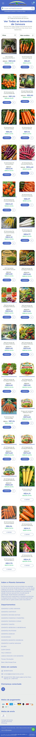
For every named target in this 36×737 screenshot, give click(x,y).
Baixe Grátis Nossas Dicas (8, 662)
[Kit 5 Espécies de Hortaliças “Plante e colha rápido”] (31, 391)
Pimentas (4, 723)
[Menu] (3, 3)
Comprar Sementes (7, 720)
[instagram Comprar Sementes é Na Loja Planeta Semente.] (3, 689)
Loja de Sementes (6, 721)
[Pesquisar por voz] (3, 8)
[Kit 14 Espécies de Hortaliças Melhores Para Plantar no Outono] (31, 459)
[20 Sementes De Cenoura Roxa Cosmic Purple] (13, 174)
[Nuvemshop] (6, 730)
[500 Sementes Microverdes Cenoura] (13, 280)
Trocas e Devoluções (7, 659)
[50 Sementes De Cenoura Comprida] (31, 205)
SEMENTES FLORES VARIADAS (10, 608)
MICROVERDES (6, 637)
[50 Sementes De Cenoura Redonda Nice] (13, 102)
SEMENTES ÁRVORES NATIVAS (10, 615)
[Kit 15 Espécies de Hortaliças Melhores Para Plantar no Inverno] (13, 490)
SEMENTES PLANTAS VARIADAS (11, 643)
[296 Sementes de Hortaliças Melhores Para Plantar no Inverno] (13, 317)
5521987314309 (8, 671)
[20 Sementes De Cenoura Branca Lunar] (31, 240)
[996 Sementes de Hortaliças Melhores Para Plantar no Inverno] (13, 354)
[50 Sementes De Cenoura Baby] (13, 427)
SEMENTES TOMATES (7, 624)
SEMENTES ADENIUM (8, 634)
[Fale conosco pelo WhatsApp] (33, 729)
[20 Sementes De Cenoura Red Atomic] (31, 173)
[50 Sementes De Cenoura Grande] (13, 137)
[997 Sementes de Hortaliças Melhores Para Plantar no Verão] (31, 354)
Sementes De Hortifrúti (20, 17)
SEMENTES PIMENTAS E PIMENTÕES (12, 618)
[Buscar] (33, 8)
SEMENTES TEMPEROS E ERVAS (11, 621)
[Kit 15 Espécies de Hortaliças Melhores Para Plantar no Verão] (13, 459)
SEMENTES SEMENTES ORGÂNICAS (12, 640)
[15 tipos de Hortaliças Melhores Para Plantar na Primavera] (31, 423)
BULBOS (4, 646)
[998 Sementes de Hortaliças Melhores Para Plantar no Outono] (31, 280)
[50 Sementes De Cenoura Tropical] (31, 67)
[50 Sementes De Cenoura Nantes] (31, 137)
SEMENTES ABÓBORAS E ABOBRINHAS (13, 627)
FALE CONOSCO (6, 653)
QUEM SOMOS (5, 649)
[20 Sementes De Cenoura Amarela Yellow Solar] (13, 243)
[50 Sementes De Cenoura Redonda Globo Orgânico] (13, 210)
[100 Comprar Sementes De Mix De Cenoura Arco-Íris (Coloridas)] (13, 67)
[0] (32, 3)
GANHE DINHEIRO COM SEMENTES (12, 656)
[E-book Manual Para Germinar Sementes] (31, 101)
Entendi (32, 734)
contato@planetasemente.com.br (14, 674)
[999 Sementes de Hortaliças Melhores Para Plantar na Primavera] (31, 317)
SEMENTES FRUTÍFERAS (8, 630)
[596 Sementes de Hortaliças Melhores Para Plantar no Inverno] (13, 391)
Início (9, 17)
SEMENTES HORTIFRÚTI (8, 612)
